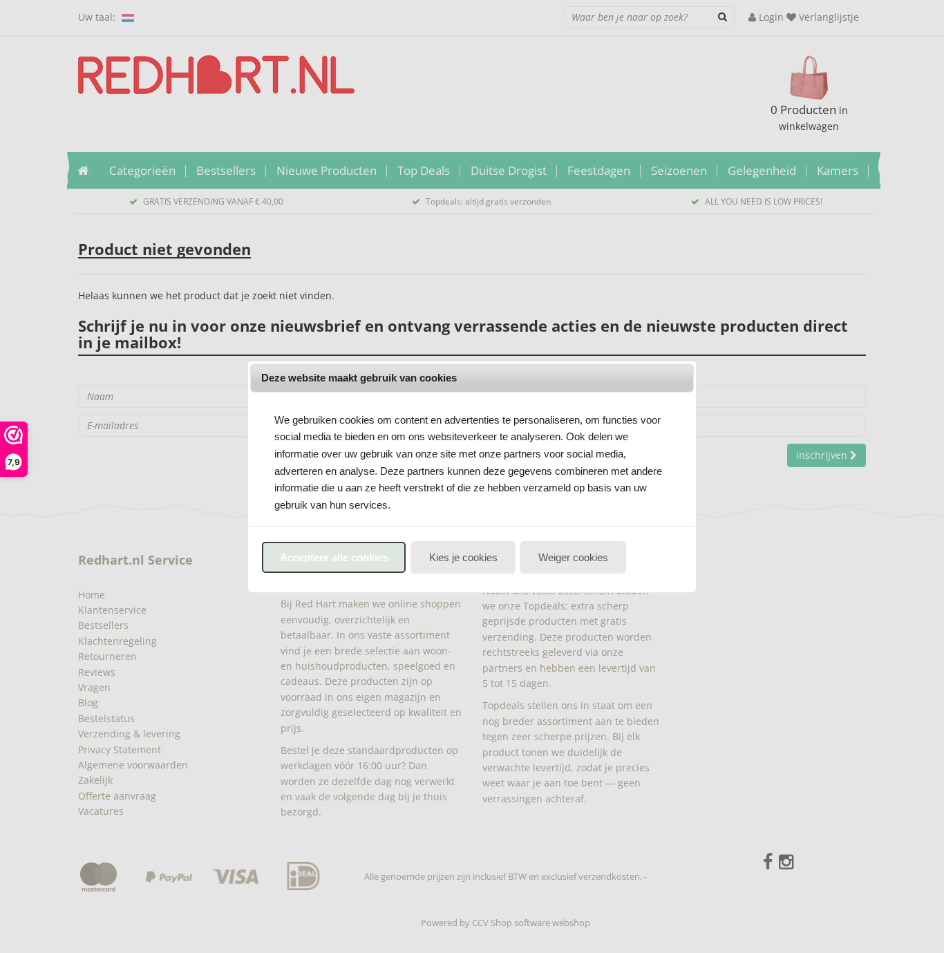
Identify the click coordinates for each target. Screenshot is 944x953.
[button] (333, 557)
